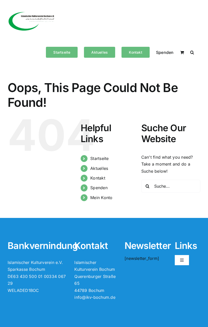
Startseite (99, 158)
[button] (192, 52)
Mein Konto (101, 197)
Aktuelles (99, 168)
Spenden (99, 187)
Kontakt (97, 178)
